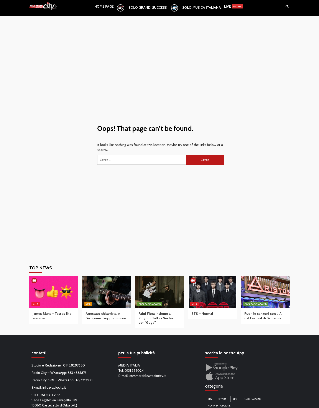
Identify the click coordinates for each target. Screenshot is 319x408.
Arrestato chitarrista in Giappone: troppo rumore (106, 316)
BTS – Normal (202, 314)
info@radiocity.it (54, 387)
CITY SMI (223, 399)
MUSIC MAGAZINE (150, 303)
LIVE (233, 6)
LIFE (88, 303)
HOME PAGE (104, 6)
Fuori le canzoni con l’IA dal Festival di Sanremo (263, 316)
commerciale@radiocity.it (147, 376)
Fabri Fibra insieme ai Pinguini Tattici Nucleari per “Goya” (156, 318)
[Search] (287, 6)
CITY (35, 303)
